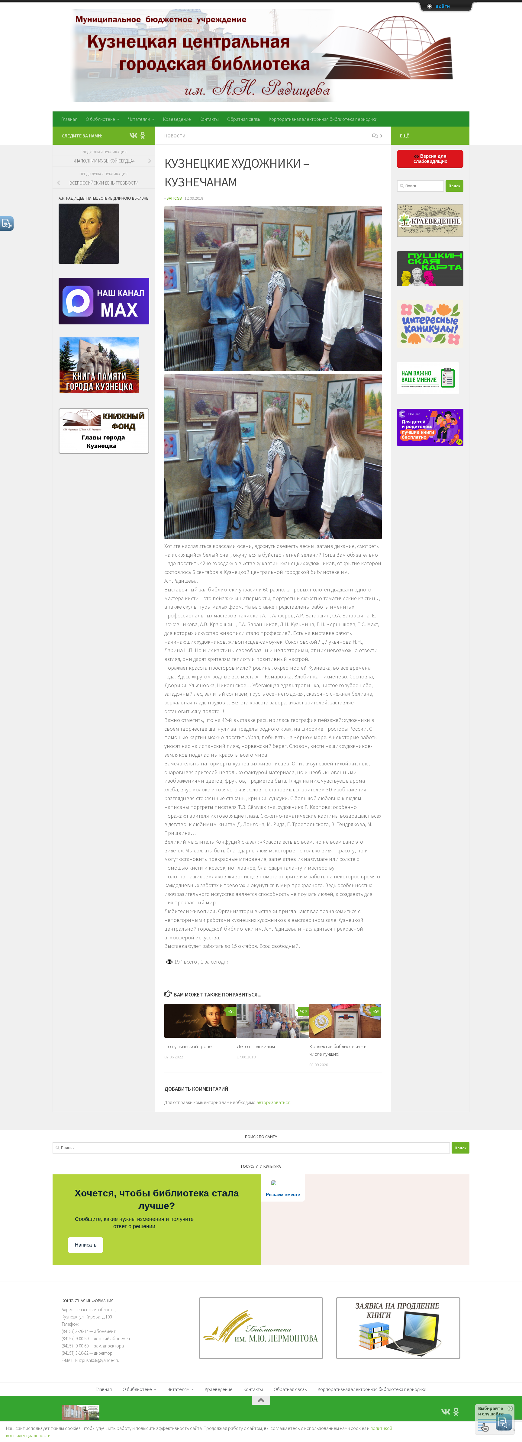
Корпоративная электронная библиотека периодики (323, 119)
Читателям (139, 119)
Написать (85, 1244)
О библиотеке (100, 119)
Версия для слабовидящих (430, 158)
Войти (443, 6)
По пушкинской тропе (188, 1046)
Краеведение (177, 119)
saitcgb (174, 198)
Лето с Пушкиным (256, 1046)
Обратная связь (243, 119)
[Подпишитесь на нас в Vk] (133, 135)
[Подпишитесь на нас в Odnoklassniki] (142, 135)
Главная (69, 119)
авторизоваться (273, 1102)
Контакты (209, 119)
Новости (174, 136)
